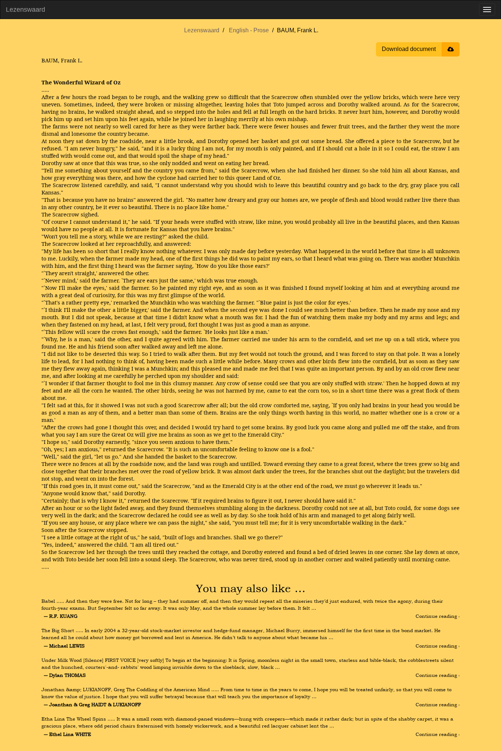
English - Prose (249, 30)
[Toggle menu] (487, 9)
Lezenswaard (25, 9)
